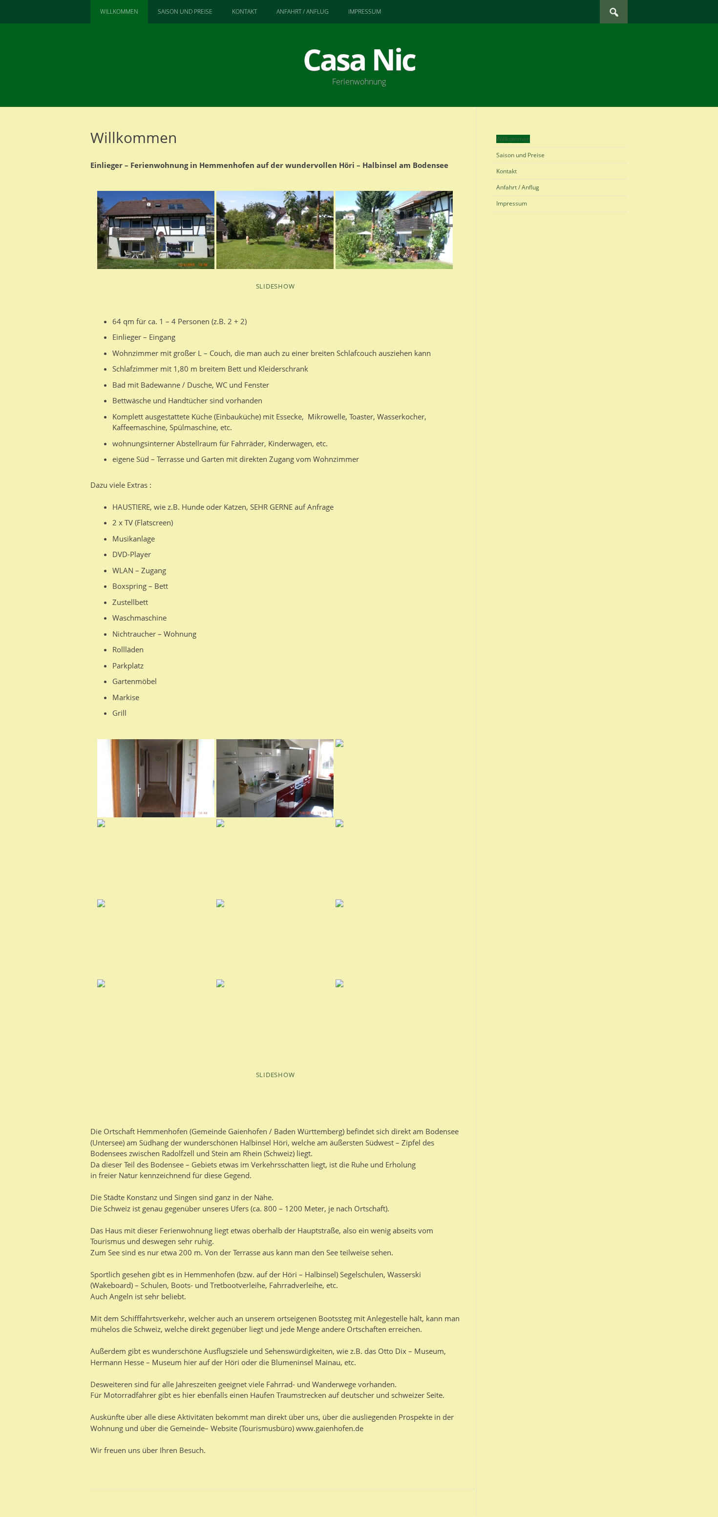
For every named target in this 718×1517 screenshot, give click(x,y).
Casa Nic (359, 59)
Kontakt (244, 11)
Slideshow (275, 286)
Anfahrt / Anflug (302, 11)
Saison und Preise (185, 11)
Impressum (364, 11)
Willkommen (119, 11)
